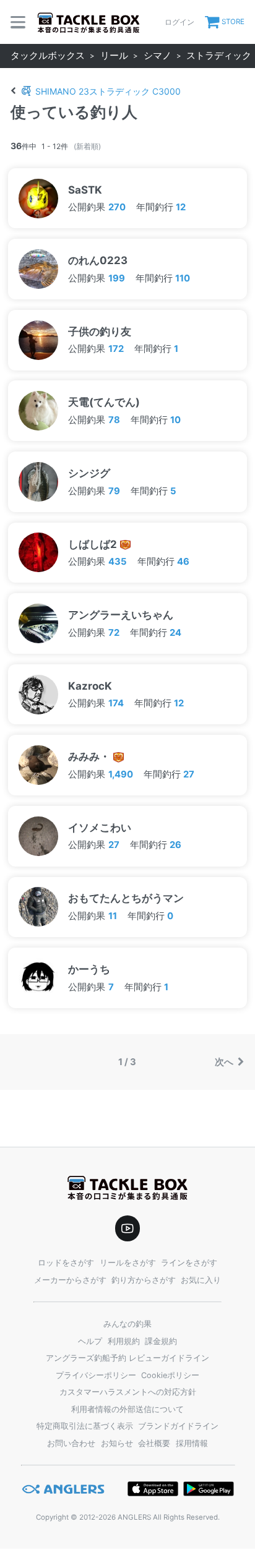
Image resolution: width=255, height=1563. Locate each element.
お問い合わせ (71, 1443)
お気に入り (201, 1280)
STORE (233, 21)
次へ (225, 1062)
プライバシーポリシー (96, 1375)
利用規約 (124, 1341)
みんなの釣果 (127, 1324)
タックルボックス (48, 55)
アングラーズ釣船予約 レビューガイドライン (127, 1358)
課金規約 (161, 1341)
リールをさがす (128, 1262)
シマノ (157, 55)
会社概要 (154, 1443)
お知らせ (117, 1443)
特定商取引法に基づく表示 (85, 1426)
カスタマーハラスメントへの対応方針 (127, 1392)
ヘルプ (90, 1341)
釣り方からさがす (143, 1280)
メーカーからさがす (70, 1280)
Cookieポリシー (170, 1375)
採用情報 (192, 1443)
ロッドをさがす (66, 1262)
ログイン (179, 22)
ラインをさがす (189, 1262)
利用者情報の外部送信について (127, 1409)
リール (114, 55)
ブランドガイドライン (178, 1426)
